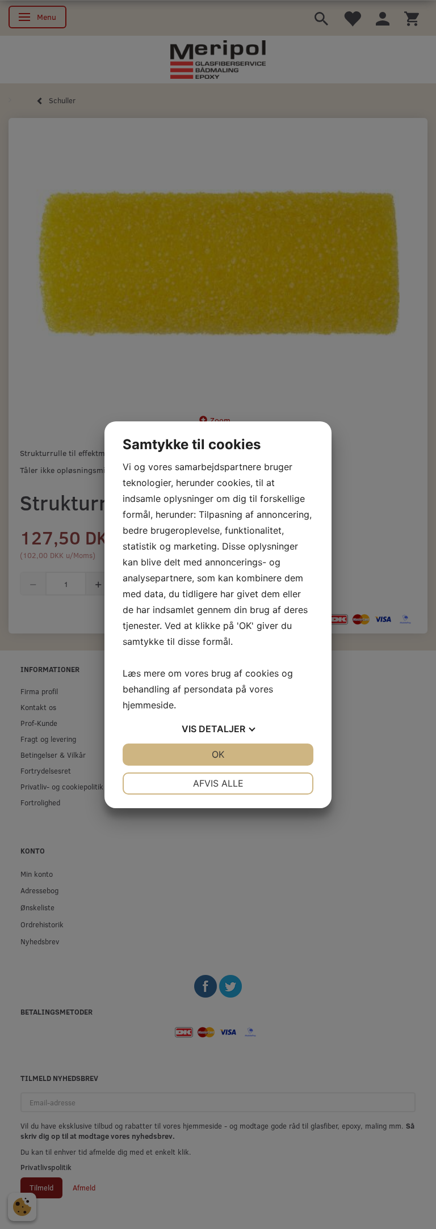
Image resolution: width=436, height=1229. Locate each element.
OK (218, 754)
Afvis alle (218, 783)
